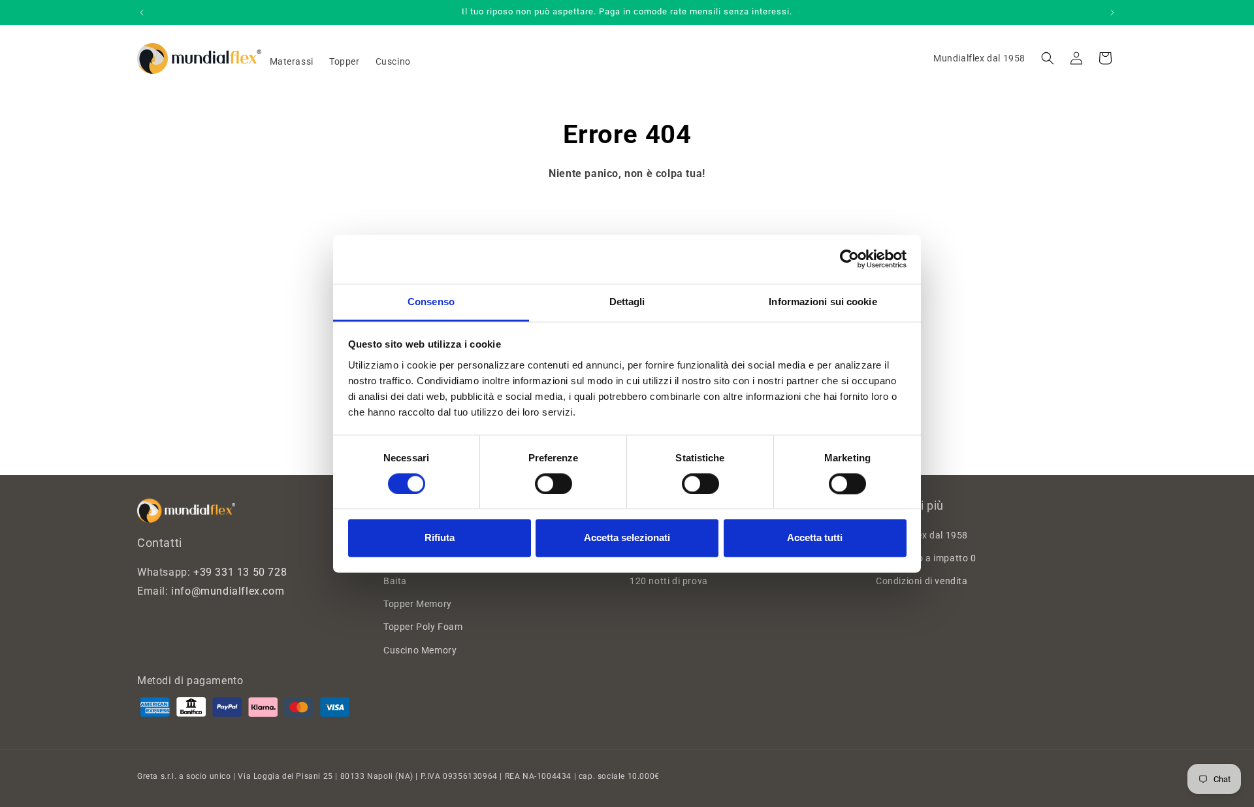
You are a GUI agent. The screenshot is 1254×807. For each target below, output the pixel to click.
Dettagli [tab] (627, 301)
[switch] (553, 483)
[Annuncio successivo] (1112, 12)
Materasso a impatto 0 (926, 558)
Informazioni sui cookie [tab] (822, 301)
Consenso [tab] (431, 301)
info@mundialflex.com (227, 591)
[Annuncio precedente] (141, 12)
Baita (395, 581)
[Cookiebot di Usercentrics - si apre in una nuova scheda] (849, 259)
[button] (1047, 58)
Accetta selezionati (627, 538)
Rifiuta (440, 538)
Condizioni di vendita (922, 581)
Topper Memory (417, 604)
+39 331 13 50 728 (240, 572)
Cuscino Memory (420, 650)
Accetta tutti (815, 538)
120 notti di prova (669, 581)
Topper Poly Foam (423, 626)
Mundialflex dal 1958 (979, 58)
